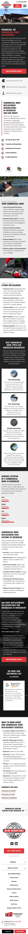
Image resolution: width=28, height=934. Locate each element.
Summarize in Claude (8, 794)
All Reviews (14, 677)
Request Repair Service (14, 908)
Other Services (13, 868)
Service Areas (14, 877)
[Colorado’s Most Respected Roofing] (6, 6)
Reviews (14, 881)
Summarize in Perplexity (9, 798)
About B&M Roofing (14, 874)
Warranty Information (14, 889)
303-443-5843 (22, 2)
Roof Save (14, 904)
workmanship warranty (13, 756)
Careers (14, 893)
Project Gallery (14, 896)
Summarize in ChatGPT (9, 791)
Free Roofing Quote (14, 71)
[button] (2, 169)
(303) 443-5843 (13, 773)
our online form (20, 771)
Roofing (12, 862)
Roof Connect (14, 900)
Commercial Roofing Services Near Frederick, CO (13, 809)
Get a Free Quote (14, 851)
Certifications (14, 885)
